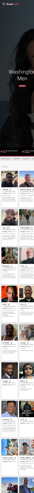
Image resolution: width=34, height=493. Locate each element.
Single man (5, 348)
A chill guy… (5, 272)
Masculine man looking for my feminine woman (9, 233)
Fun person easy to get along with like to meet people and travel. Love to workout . (9, 352)
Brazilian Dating (5, 158)
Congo (23, 343)
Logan (5, 381)
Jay (4, 228)
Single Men (16, 158)
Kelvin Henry (25, 189)
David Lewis (7, 458)
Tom (22, 266)
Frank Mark (25, 228)
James (5, 189)
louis (4, 304)
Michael (6, 266)
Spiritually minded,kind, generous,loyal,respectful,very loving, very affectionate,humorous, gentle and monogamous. (9, 314)
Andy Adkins (25, 458)
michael (5, 343)
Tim (22, 419)
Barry (22, 381)
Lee (21, 304)
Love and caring (6, 195)
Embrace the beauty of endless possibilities (9, 425)
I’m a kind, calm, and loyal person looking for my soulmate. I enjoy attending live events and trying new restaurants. (9, 276)
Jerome (5, 419)
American (26, 158)
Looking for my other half (8, 310)
